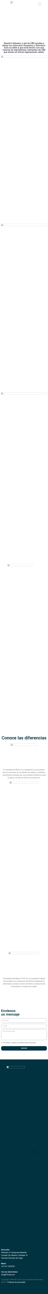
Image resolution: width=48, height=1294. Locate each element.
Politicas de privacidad (16, 1282)
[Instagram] (38, 1290)
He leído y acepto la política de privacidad (19, 1043)
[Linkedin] (44, 1290)
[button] (39, 4)
